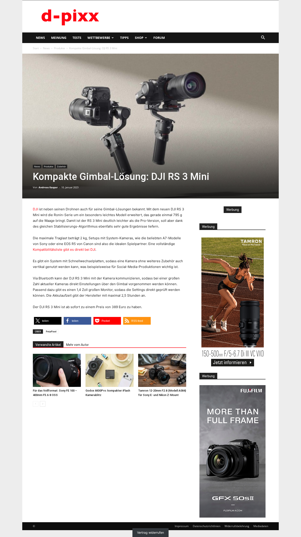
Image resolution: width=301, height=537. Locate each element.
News (40, 38)
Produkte (59, 48)
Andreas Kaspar (48, 187)
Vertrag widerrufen (150, 532)
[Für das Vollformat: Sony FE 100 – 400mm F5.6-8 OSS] (57, 370)
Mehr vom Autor (77, 345)
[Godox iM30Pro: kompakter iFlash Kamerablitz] (109, 370)
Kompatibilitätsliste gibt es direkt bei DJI (64, 249)
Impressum (182, 526)
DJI (35, 209)
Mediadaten (260, 526)
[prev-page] (35, 404)
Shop (139, 38)
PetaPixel (51, 331)
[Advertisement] (188, 16)
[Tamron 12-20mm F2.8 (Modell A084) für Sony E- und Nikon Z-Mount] (162, 370)
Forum (159, 38)
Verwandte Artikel (48, 345)
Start (36, 48)
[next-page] (42, 404)
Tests (76, 38)
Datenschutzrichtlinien (206, 526)
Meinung (58, 38)
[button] (263, 38)
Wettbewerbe (98, 38)
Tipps (124, 38)
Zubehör (61, 166)
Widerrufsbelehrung (237, 526)
